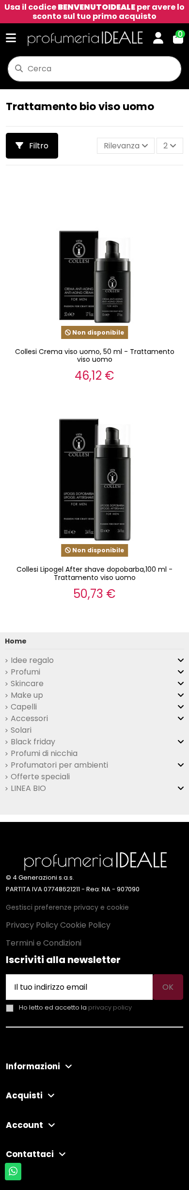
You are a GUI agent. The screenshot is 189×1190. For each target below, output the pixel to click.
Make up (27, 695)
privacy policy (110, 1007)
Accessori (29, 718)
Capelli (24, 706)
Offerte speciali (40, 776)
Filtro (37, 145)
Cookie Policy (85, 925)
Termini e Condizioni (43, 943)
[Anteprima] (174, 189)
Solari (21, 730)
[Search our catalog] (19, 68)
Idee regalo (32, 660)
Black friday (33, 741)
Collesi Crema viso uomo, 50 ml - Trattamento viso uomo (94, 356)
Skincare (27, 683)
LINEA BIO (28, 788)
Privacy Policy (32, 925)
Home (16, 641)
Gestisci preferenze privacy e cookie (67, 907)
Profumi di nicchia (44, 753)
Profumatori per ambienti (59, 765)
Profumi (25, 671)
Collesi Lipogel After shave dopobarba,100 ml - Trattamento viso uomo (94, 573)
